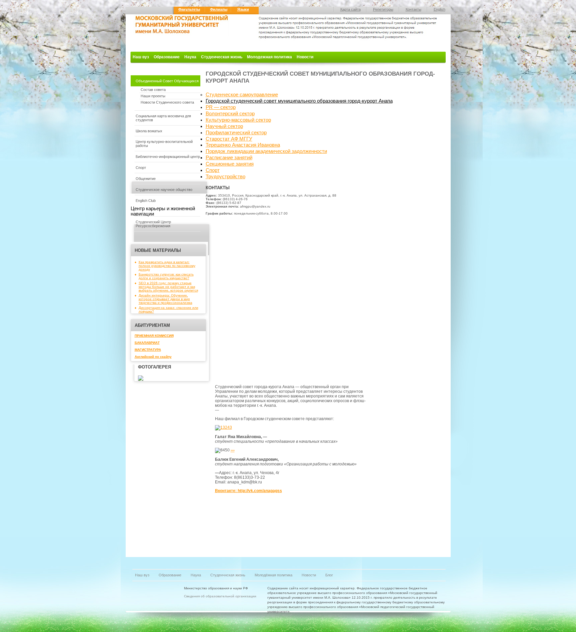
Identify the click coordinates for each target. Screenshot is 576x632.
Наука (190, 57)
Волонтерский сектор (230, 113)
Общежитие (146, 179)
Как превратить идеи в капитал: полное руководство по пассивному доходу (167, 265)
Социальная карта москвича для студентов (163, 118)
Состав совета (153, 90)
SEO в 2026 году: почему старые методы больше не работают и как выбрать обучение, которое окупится (168, 286)
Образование (167, 57)
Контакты (413, 9)
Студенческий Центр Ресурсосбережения (153, 224)
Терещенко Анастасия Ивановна (243, 145)
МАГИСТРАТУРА (148, 349)
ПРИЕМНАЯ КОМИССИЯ (154, 335)
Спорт (141, 168)
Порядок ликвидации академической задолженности (266, 151)
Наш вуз (141, 57)
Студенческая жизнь (221, 57)
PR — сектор (221, 107)
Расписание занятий (229, 157)
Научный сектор (224, 126)
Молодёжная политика (273, 575)
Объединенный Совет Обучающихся (167, 81)
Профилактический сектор (236, 132)
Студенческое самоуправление (242, 94)
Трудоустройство (225, 176)
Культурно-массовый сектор (238, 120)
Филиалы (218, 9)
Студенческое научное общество (164, 190)
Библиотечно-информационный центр (168, 157)
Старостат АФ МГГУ (229, 139)
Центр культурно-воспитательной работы (164, 144)
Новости (305, 57)
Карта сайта (350, 9)
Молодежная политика (269, 57)
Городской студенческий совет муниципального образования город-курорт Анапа (299, 101)
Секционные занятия (230, 164)
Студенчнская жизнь (227, 575)
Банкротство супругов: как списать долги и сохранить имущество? (166, 276)
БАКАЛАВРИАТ (147, 342)
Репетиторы (383, 9)
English (439, 9)
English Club (146, 201)
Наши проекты (153, 96)
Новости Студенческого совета (167, 102)
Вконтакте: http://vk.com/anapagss (248, 490)
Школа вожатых (149, 131)
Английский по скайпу (153, 356)
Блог (329, 575)
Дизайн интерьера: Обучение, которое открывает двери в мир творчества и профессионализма (165, 299)
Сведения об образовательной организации (220, 596)
